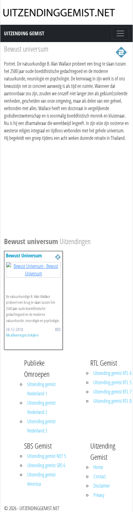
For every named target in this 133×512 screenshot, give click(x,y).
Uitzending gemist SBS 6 (46, 465)
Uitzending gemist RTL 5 (112, 382)
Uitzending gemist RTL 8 (112, 401)
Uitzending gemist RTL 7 (112, 391)
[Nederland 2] (121, 51)
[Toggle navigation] (120, 33)
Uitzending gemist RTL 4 (112, 373)
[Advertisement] (66, 188)
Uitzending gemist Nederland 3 (41, 426)
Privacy (98, 495)
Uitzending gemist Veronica (41, 479)
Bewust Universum (24, 255)
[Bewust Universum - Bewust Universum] (33, 269)
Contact (99, 476)
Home (98, 467)
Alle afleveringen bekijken (22, 335)
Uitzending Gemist (24, 33)
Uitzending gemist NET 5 (46, 456)
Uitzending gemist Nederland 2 (41, 407)
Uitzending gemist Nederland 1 (41, 389)
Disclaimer (101, 485)
